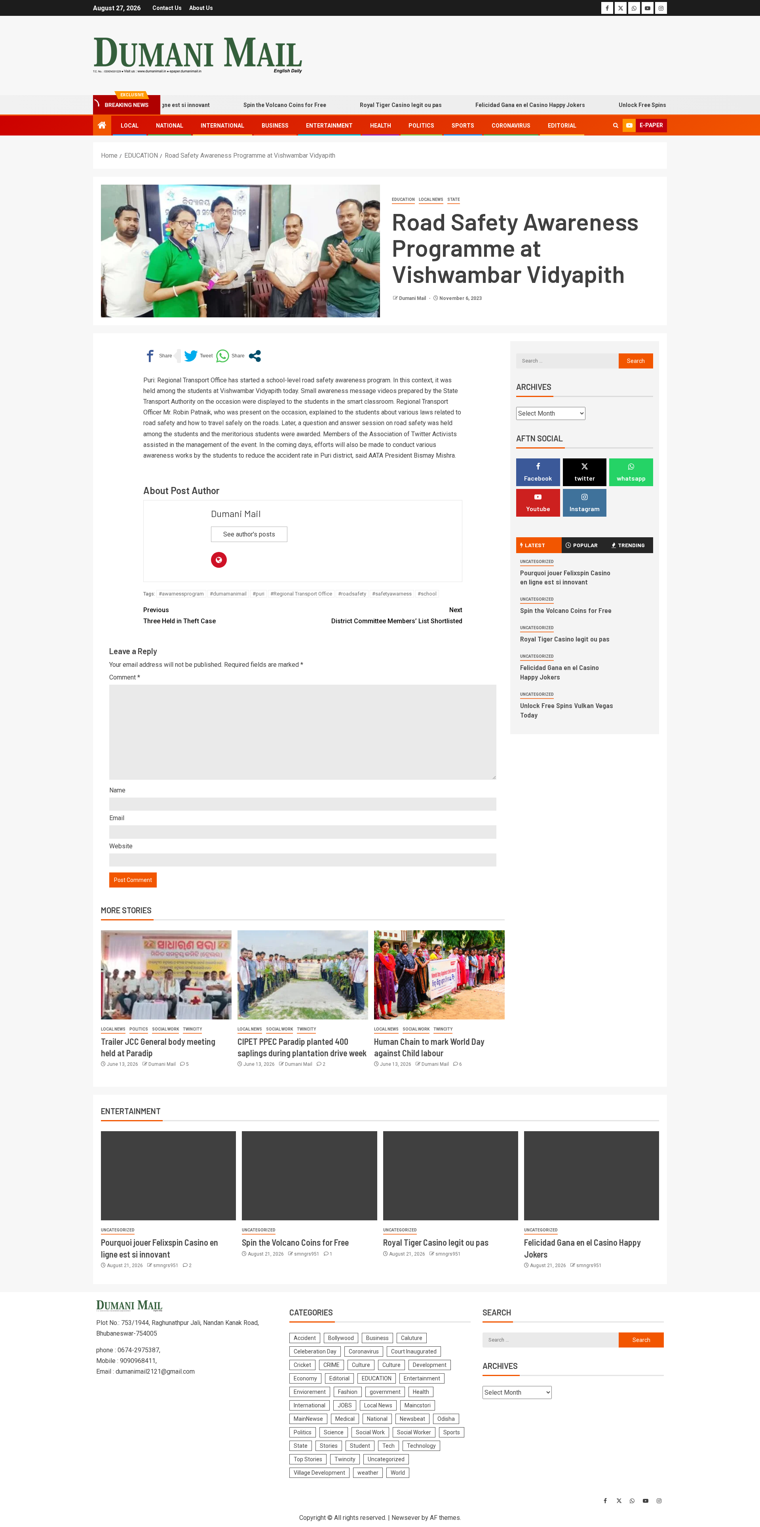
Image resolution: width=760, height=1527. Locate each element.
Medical (345, 1419)
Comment (124, 677)
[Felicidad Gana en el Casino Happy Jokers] (591, 1175)
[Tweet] (198, 356)
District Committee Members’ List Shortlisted (396, 615)
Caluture (411, 1338)
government (385, 1392)
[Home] (102, 126)
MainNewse (308, 1419)
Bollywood (341, 1338)
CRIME (331, 1365)
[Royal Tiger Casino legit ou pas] (450, 1175)
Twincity (192, 1029)
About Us (201, 8)
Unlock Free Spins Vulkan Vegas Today (642, 105)
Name (117, 790)
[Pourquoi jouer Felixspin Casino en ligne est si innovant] (168, 1175)
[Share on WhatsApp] (230, 356)
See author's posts (249, 534)
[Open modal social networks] (255, 356)
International (222, 125)
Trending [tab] (631, 545)
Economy (305, 1378)
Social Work (165, 1029)
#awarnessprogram (181, 594)
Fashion (347, 1392)
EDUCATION (403, 199)
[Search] (616, 125)
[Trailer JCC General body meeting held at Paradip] (166, 974)
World (398, 1473)
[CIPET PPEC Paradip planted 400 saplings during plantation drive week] (303, 974)
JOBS (345, 1405)
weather (367, 1473)
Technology (421, 1446)
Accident (305, 1338)
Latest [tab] (535, 545)
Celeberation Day (315, 1351)
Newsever (405, 1517)
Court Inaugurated (414, 1351)
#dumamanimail (228, 594)
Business (275, 125)
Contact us (167, 8)
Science (334, 1432)
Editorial (562, 125)
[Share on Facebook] (157, 356)
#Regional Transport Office (301, 594)
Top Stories (308, 1459)
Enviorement (310, 1392)
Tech (388, 1446)
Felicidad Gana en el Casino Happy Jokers (502, 105)
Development (429, 1365)
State (453, 199)
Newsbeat (412, 1419)
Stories (329, 1446)
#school (427, 594)
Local (130, 125)
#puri (258, 594)
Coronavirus (511, 125)
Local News (431, 199)
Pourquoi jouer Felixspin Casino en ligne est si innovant (565, 577)
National (169, 125)
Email (116, 818)
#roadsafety (352, 594)
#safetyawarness (392, 594)
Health (380, 125)
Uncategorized (537, 561)
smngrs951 (166, 1265)
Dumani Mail (413, 298)
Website (121, 846)
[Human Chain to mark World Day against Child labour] (439, 974)
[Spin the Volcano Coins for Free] (309, 1175)
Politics (421, 125)
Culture (361, 1365)
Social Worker (414, 1432)
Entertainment (329, 125)
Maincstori (418, 1405)
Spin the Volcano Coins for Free (256, 105)
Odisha (446, 1419)
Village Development (319, 1473)
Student (360, 1446)
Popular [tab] (585, 545)
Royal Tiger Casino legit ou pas (373, 105)
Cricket (302, 1365)
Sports (463, 125)
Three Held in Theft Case (179, 615)
